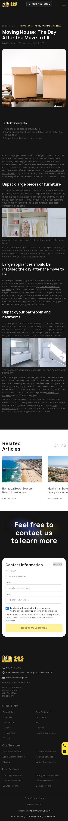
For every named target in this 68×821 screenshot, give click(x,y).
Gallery (6, 727)
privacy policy (24, 611)
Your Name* (11, 571)
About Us (7, 717)
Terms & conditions (34, 798)
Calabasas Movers (12, 780)
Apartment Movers (12, 751)
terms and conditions (46, 611)
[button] (64, 4)
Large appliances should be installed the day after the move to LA (34, 133)
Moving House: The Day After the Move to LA (40, 25)
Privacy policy (34, 804)
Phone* (9, 594)
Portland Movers (44, 780)
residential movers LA (34, 256)
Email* (8, 582)
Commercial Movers (46, 751)
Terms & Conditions (46, 733)
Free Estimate (43, 712)
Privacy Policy (9, 733)
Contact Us (8, 722)
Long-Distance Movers (14, 756)
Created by (34, 810)
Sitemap (7, 738)
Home (4, 25)
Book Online (9, 712)
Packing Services (44, 756)
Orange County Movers (47, 775)
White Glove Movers (46, 762)
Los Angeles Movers (13, 775)
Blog (13, 25)
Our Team (41, 717)
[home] (9, 4)
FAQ (38, 722)
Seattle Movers (10, 786)
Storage (7, 762)
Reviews (40, 727)
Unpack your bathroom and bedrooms (25, 138)
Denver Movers (43, 786)
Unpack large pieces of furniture (22, 128)
